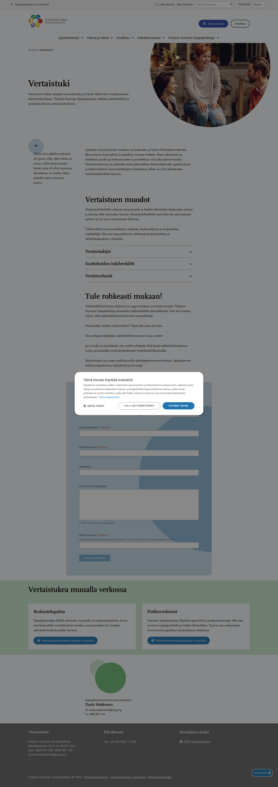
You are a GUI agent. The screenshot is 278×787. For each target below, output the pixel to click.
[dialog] (139, 393)
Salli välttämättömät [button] (139, 405)
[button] (93, 406)
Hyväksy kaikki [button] (178, 405)
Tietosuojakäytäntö (108, 397)
